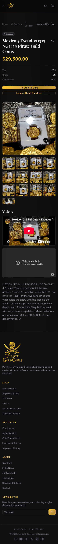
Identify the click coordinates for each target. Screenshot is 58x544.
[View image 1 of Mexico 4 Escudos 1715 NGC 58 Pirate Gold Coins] (8, 163)
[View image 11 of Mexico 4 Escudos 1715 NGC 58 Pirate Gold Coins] (36, 190)
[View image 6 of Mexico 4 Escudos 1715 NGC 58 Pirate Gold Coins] (22, 177)
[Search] (45, 6)
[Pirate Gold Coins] (11, 6)
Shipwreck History (11, 448)
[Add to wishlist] (53, 41)
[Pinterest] (37, 539)
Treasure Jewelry (11, 413)
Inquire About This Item (29, 93)
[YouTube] (20, 539)
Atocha (5, 403)
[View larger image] (29, 128)
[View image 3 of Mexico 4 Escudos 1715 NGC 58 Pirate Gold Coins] (36, 163)
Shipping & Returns (11, 483)
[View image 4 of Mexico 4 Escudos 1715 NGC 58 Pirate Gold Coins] (49, 163)
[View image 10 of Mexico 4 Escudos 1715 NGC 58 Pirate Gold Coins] (22, 190)
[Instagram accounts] (42, 539)
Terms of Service (36, 529)
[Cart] (53, 6)
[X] (31, 539)
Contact (6, 488)
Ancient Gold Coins (11, 408)
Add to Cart (31, 87)
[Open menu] (4, 6)
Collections (16, 24)
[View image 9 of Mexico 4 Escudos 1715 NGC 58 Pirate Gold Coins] (8, 190)
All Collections (9, 388)
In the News (8, 468)
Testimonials (8, 478)
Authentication (9, 433)
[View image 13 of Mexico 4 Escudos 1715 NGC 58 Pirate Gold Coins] (8, 204)
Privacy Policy (20, 529)
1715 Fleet (7, 398)
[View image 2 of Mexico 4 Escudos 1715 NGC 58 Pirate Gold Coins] (22, 163)
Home (5, 24)
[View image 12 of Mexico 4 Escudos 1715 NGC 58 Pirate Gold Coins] (49, 190)
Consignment (8, 428)
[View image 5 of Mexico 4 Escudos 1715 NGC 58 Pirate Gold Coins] (8, 177)
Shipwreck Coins (10, 393)
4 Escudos (29, 24)
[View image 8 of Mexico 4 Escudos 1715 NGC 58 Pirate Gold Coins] (49, 177)
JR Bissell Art (8, 473)
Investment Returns (11, 443)
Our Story (7, 463)
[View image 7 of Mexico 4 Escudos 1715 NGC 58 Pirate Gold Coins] (36, 177)
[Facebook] (26, 539)
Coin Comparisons (11, 438)
